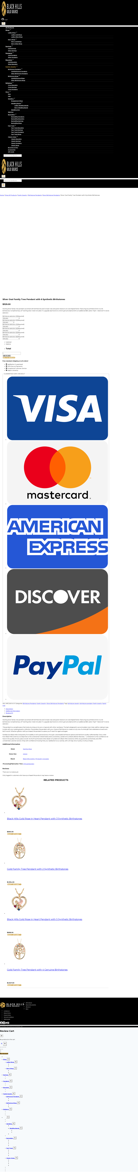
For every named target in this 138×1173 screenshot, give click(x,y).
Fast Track (9, 1148)
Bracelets (6, 1087)
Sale (9, 96)
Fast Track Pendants (17, 132)
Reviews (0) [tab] (9, 713)
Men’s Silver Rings (16, 44)
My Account (4, 1053)
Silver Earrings (12, 50)
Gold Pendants (12, 55)
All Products (10, 27)
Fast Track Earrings (17, 130)
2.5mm (25, 754)
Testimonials (7, 1019)
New (9, 94)
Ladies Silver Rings (17, 37)
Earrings (5, 1075)
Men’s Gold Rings (16, 41)
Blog (27, 1009)
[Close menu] (0, 1051)
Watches (10, 112)
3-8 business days (28, 764)
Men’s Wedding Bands (21, 107)
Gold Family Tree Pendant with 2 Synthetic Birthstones (37, 869)
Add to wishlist (9, 357)
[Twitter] (6, 1023)
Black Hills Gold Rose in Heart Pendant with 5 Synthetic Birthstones (44, 919)
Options (8, 344)
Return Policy (7, 1013)
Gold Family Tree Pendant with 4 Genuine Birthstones (37, 969)
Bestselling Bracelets (17, 119)
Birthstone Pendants (29, 703)
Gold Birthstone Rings (18, 78)
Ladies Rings (10, 1062)
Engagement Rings (17, 101)
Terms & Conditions (9, 1017)
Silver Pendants (13, 57)
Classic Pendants (16, 143)
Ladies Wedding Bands (21, 105)
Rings (5, 1059)
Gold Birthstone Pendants (19, 71)
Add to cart (6, 355)
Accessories (11, 150)
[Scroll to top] (1, 1044)
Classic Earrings (16, 141)
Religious (6, 1109)
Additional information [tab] (13, 711)
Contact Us (7, 1011)
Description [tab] (9, 709)
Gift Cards (11, 152)
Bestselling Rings (16, 123)
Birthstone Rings (11, 1103)
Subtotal (8, 342)
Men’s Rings (10, 1068)
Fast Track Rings (16, 134)
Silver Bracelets (12, 64)
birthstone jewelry (73, 703)
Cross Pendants (13, 89)
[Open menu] (3, 185)
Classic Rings (15, 145)
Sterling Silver (27, 749)
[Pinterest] (8, 1023)
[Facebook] (1, 1023)
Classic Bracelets (16, 139)
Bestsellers (9, 1138)
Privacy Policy (7, 1015)
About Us (28, 1006)
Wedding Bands (14, 1128)
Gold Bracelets (12, 62)
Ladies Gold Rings (16, 35)
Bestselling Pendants (17, 117)
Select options (13, 834)
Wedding (9, 1124)
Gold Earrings (12, 48)
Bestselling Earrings (17, 121)
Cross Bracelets (13, 85)
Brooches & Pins (13, 147)
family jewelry (97, 703)
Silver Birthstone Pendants (19, 73)
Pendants (6, 1081)
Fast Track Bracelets (17, 128)
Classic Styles (10, 1158)
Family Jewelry (41, 703)
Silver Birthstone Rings (18, 80)
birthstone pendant (86, 703)
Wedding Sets (15, 110)
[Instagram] (4, 1023)
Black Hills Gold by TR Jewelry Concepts (36, 759)
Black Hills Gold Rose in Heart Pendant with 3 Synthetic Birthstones (44, 818)
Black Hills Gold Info (31, 1004)
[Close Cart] (1, 1035)
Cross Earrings (12, 87)
